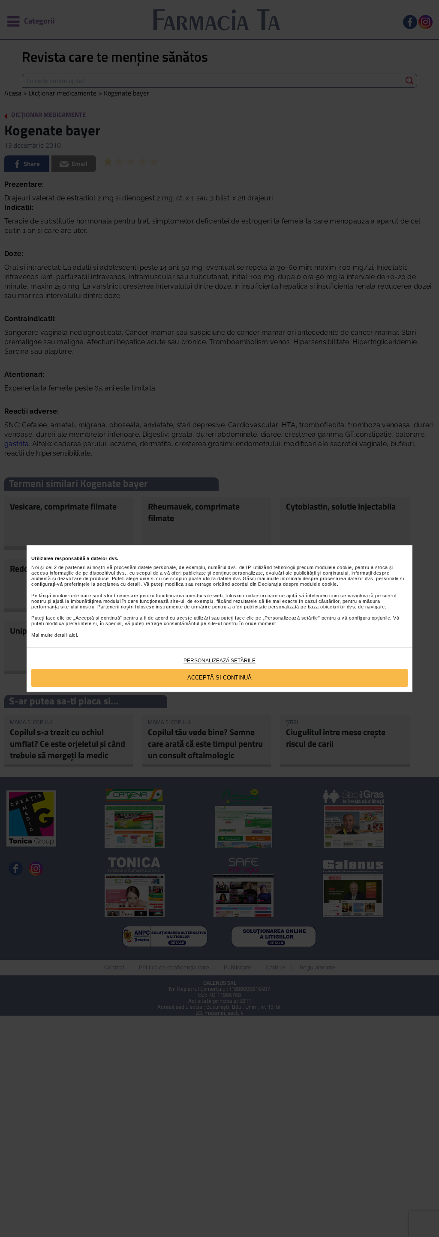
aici (73, 635)
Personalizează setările (219, 661)
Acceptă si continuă (219, 678)
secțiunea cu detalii (119, 584)
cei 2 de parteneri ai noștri (75, 567)
